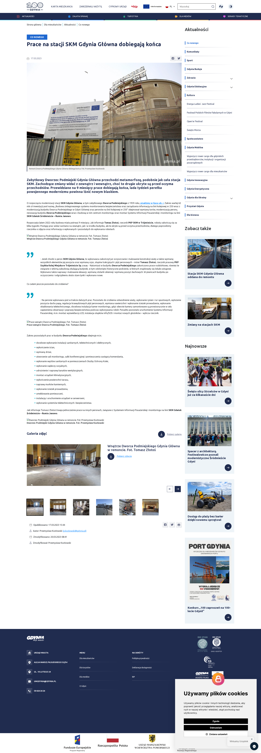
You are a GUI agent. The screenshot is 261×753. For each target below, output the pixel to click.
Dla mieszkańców (52, 24)
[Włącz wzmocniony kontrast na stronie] (230, 6)
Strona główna (34, 24)
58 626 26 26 (39, 691)
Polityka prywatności (140, 658)
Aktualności (28, 16)
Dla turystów (85, 667)
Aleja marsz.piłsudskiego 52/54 (50, 662)
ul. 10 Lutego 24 (42, 672)
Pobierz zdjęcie (172, 237)
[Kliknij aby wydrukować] (179, 524)
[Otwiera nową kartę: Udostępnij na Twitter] (179, 58)
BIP (133, 677)
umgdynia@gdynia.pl (45, 681)
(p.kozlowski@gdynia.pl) (74, 531)
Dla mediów (185, 16)
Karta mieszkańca (62, 6)
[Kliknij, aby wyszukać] (213, 6)
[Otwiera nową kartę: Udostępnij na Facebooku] (173, 58)
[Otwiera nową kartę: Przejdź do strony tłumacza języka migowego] (221, 6)
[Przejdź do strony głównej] (35, 6)
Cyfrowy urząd (118, 6)
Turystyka (132, 16)
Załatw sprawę (80, 16)
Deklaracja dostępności (142, 667)
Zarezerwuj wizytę (90, 6)
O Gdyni (83, 686)
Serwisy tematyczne (238, 16)
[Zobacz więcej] (210, 283)
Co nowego (84, 24)
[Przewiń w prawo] (178, 489)
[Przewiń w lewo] (170, 489)
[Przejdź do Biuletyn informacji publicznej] (134, 6)
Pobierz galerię (174, 434)
